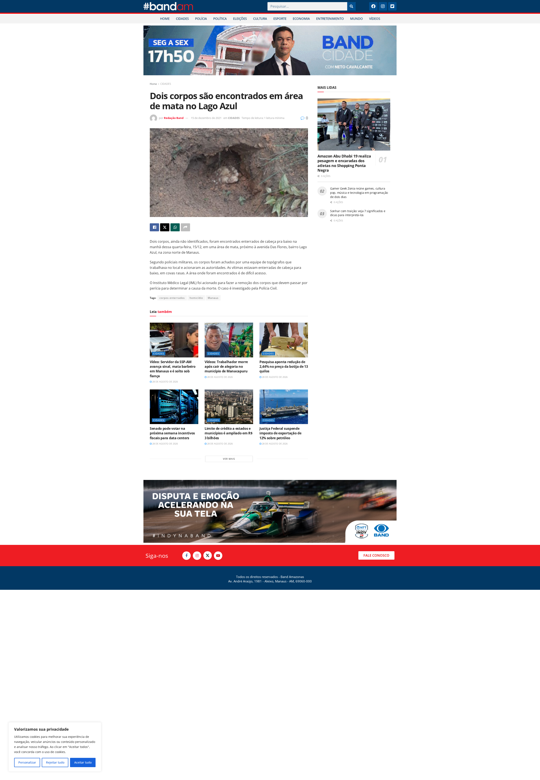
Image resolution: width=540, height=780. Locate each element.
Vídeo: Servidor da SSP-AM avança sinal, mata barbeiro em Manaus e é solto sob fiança (172, 369)
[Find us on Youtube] (218, 555)
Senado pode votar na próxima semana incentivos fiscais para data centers (172, 433)
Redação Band (174, 118)
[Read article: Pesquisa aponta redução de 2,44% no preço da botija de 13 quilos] (283, 340)
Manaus (213, 298)
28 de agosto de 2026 (165, 381)
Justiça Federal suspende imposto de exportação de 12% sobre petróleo (280, 433)
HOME (165, 18)
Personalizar (27, 762)
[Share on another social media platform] (185, 227)
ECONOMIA (301, 18)
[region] (54, 747)
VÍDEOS (374, 18)
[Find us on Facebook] (186, 555)
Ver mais (229, 458)
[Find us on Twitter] (207, 555)
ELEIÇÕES (240, 18)
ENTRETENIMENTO (330, 18)
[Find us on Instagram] (197, 555)
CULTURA (260, 18)
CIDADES (182, 18)
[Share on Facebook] (154, 227)
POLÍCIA (201, 18)
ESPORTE (279, 18)
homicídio (196, 298)
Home (153, 84)
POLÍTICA (220, 18)
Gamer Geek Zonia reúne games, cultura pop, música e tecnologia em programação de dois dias (359, 192)
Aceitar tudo (83, 762)
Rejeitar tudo (55, 762)
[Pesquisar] (351, 6)
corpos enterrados (172, 298)
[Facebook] (373, 6)
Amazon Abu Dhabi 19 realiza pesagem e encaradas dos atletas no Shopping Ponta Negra (344, 163)
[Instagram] (383, 6)
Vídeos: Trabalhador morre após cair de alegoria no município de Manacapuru (226, 367)
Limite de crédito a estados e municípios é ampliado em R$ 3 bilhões (228, 433)
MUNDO (356, 18)
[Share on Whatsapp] (175, 227)
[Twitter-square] (392, 6)
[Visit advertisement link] (270, 50)
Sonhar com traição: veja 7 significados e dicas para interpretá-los (357, 213)
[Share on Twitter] (164, 227)
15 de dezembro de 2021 (206, 118)
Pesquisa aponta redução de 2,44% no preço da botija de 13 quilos (283, 367)
